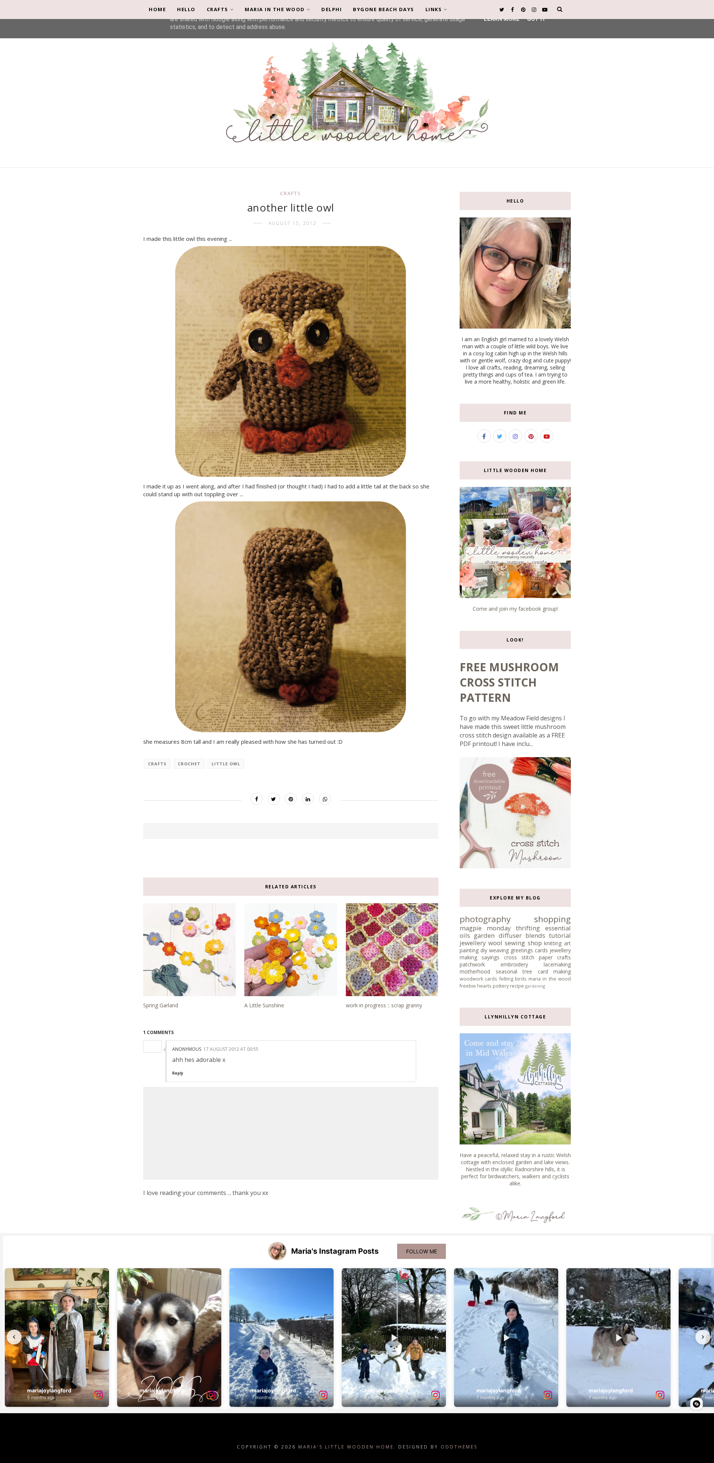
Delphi (331, 9)
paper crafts (555, 957)
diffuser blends (522, 935)
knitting (553, 943)
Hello (186, 9)
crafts (290, 193)
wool (495, 943)
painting (469, 950)
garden (484, 935)
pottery (501, 986)
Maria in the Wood (275, 9)
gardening (535, 986)
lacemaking (557, 964)
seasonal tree (514, 971)
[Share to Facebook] (257, 799)
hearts (484, 986)
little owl (226, 763)
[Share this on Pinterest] (291, 799)
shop (535, 943)
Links (433, 9)
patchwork (472, 964)
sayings (490, 957)
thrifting (528, 928)
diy (483, 950)
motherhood (475, 971)
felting (506, 979)
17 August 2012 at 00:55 (230, 1049)
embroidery (514, 964)
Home (157, 9)
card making (554, 971)
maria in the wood (549, 979)
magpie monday (485, 928)
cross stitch (519, 957)
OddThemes (459, 1447)
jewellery (473, 943)
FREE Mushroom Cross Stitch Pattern (509, 682)
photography (485, 919)
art (567, 943)
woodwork (471, 979)
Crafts (217, 9)
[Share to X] (274, 799)
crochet (189, 763)
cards (491, 979)
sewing (515, 943)
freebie (468, 986)
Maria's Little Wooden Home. (347, 1447)
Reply (177, 1073)
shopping (552, 919)
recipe (517, 986)
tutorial (560, 935)
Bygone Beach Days (383, 9)
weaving (499, 950)
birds (521, 979)
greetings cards (529, 950)
